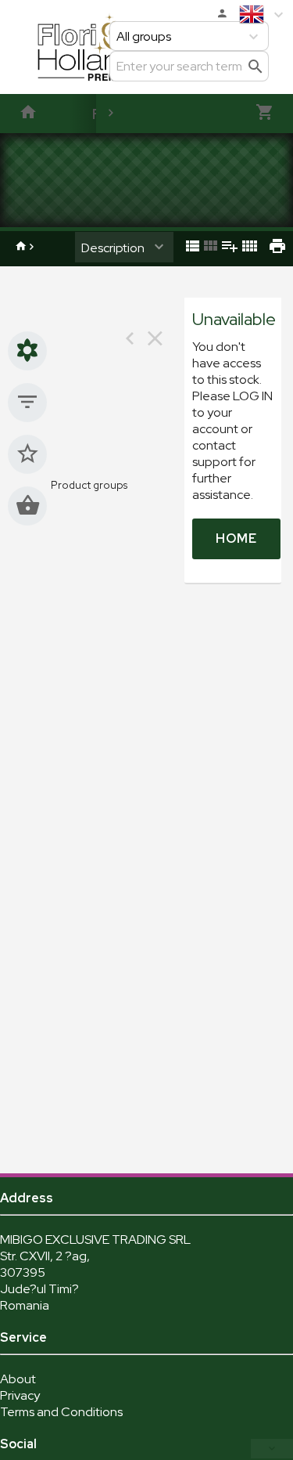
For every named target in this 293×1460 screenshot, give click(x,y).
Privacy (20, 1395)
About (18, 1379)
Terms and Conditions (61, 1412)
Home (236, 538)
